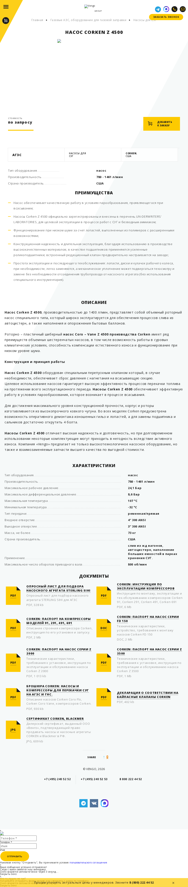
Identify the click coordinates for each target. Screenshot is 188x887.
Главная (37, 20)
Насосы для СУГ (145, 20)
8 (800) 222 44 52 (141, 882)
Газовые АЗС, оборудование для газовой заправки (88, 20)
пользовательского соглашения (88, 862)
